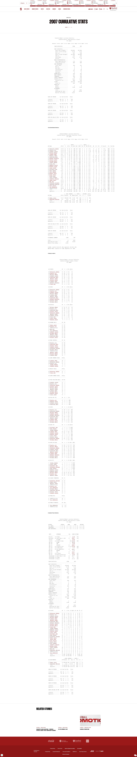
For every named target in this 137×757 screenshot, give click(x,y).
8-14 (73, 539)
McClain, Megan (53, 152)
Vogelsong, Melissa (54, 184)
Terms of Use (60, 748)
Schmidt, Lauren (54, 151)
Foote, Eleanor (53, 177)
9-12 (73, 554)
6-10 (73, 536)
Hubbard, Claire (54, 165)
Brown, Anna (52, 176)
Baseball (82, 727)
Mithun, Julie (53, 173)
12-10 (73, 546)
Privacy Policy (53, 748)
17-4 (73, 553)
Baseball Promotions (84, 729)
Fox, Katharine (53, 187)
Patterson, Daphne (54, 148)
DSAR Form (75, 751)
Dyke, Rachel (53, 170)
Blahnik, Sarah (53, 166)
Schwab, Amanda (53, 162)
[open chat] (135, 755)
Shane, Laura (53, 180)
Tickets (42, 9)
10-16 (73, 542)
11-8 (73, 551)
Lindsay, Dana (53, 154)
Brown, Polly (53, 174)
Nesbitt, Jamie (53, 155)
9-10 (73, 543)
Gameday (54, 9)
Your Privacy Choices (83, 751)
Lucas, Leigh (53, 168)
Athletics (48, 9)
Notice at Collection (65, 754)
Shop (96, 9)
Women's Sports (35, 9)
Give (100, 9)
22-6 (73, 538)
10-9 (73, 545)
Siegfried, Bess (54, 157)
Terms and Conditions (66, 751)
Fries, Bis (52, 163)
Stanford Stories (66, 9)
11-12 (73, 541)
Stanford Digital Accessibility (70, 748)
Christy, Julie (53, 159)
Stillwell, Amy (53, 169)
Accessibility (79, 748)
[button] (29, 3)
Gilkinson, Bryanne (54, 182)
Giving (59, 9)
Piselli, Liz (53, 150)
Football (38, 727)
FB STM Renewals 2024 (63, 729)
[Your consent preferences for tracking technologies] (2, 755)
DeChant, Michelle (54, 158)
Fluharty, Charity (54, 178)
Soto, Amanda (53, 172)
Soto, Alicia (53, 185)
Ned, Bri (52, 181)
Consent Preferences (56, 751)
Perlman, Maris (53, 161)
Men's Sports (26, 9)
